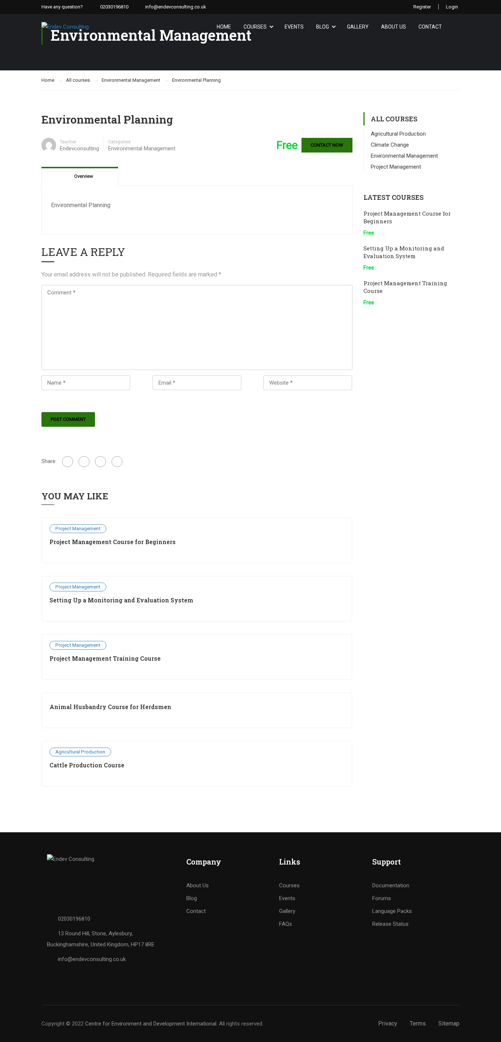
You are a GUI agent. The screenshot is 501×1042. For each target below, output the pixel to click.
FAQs (285, 924)
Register (422, 7)
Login (452, 7)
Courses (255, 27)
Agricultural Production (80, 752)
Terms (418, 1023)
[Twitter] (100, 461)
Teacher (68, 141)
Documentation (390, 885)
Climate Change (390, 145)
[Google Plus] (83, 461)
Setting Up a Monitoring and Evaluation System (121, 600)
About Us (393, 27)
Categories (119, 141)
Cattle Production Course (87, 765)
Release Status (390, 924)
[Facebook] (67, 461)
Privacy (387, 1023)
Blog (322, 27)
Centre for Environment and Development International (150, 1023)
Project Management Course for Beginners (113, 542)
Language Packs (392, 911)
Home (224, 27)
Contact (430, 27)
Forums (381, 898)
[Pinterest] (116, 461)
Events (294, 27)
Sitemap (449, 1023)
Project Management (77, 528)
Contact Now (327, 145)
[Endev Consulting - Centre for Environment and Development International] (94, 27)
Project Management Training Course (105, 658)
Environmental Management (141, 148)
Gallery (358, 27)
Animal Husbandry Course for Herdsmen (110, 707)
